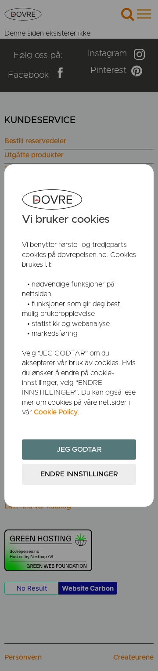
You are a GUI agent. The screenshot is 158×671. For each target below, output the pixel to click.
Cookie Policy (56, 412)
